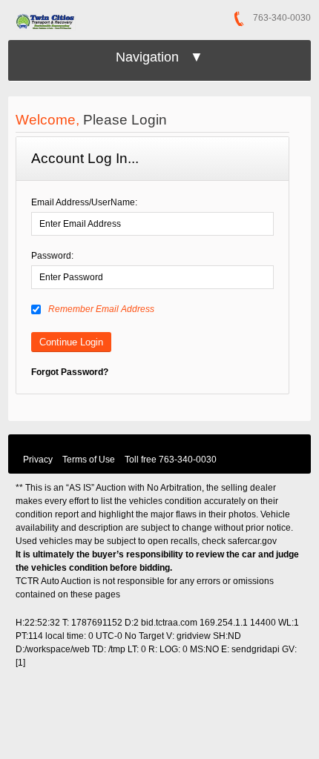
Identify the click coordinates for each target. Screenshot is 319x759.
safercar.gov (252, 541)
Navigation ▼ (159, 57)
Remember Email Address (101, 309)
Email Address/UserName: (84, 202)
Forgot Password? (69, 372)
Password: (52, 256)
